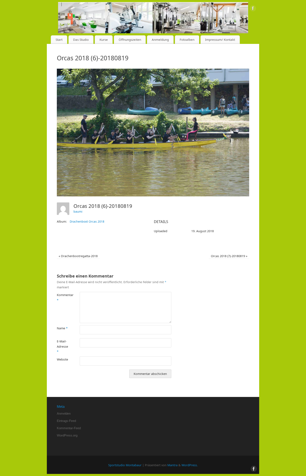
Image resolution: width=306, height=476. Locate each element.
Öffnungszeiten (130, 39)
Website (62, 359)
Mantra (172, 465)
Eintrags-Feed (66, 421)
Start (59, 39)
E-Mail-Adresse (62, 346)
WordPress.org (67, 435)
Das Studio (81, 39)
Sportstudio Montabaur (125, 465)
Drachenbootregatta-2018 (78, 256)
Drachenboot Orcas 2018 (87, 221)
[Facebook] (253, 9)
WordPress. (190, 465)
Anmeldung (160, 39)
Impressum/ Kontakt (220, 39)
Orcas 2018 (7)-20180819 (229, 256)
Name (62, 328)
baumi (77, 211)
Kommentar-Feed (69, 428)
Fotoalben (187, 39)
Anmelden (64, 413)
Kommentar (62, 297)
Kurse (104, 39)
